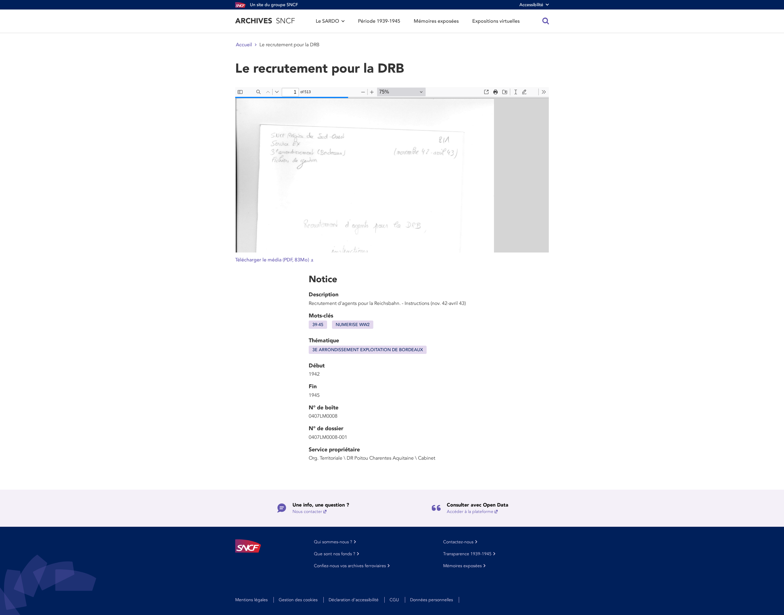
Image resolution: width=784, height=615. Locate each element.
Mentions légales (251, 599)
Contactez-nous (458, 542)
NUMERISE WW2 (353, 324)
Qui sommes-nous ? (333, 542)
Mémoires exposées (436, 21)
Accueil (244, 45)
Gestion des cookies (298, 599)
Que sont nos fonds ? (334, 553)
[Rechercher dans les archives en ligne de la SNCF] (545, 21)
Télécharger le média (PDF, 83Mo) (272, 260)
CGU (394, 599)
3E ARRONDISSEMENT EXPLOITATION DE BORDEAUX (367, 349)
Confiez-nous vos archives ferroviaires (350, 565)
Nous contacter (307, 511)
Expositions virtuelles (496, 21)
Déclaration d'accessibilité (354, 599)
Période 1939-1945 (379, 21)
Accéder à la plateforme (470, 511)
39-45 (317, 324)
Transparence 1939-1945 (467, 553)
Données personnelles (431, 599)
